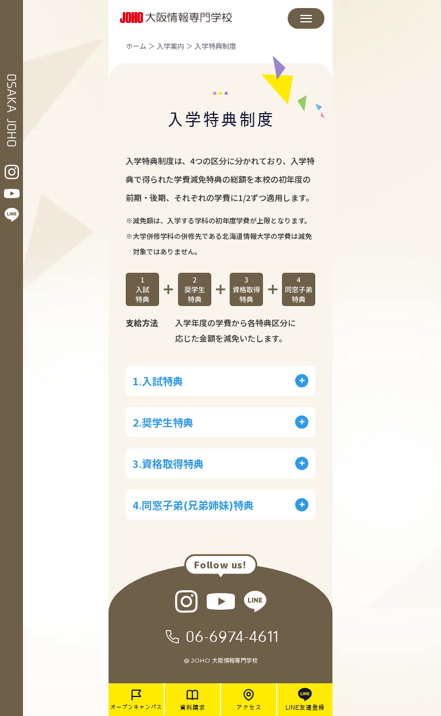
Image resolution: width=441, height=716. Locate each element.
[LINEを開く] (12, 215)
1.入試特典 (158, 380)
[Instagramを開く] (12, 172)
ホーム (136, 46)
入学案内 (170, 46)
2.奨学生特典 (163, 422)
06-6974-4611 (231, 636)
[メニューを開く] (306, 18)
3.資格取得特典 (168, 463)
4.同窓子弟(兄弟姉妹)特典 (193, 504)
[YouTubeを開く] (12, 193)
